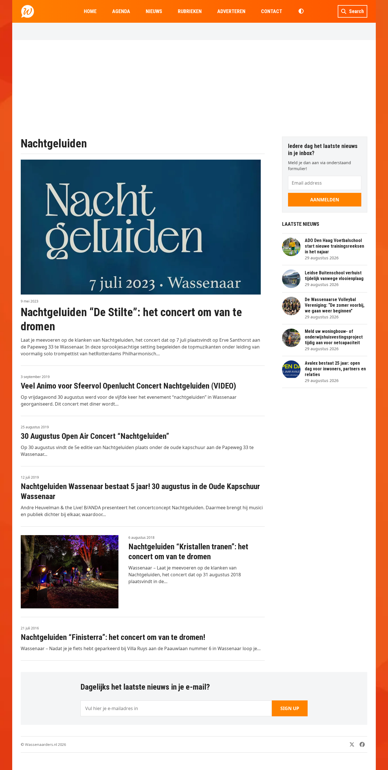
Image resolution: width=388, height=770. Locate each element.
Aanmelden (324, 200)
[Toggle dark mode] (301, 11)
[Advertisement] (194, 88)
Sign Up (289, 708)
